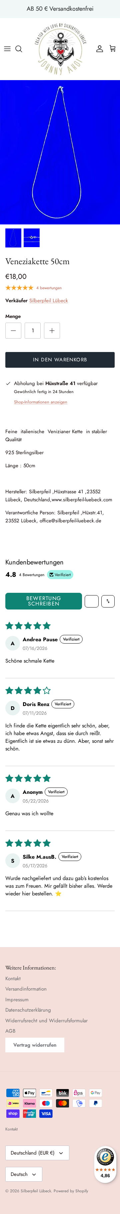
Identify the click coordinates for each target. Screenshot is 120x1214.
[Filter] (92, 601)
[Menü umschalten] (7, 48)
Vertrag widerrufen (34, 1045)
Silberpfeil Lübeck (48, 300)
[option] (60, 152)
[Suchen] (22, 48)
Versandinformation (26, 989)
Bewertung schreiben (43, 601)
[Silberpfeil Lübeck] (60, 48)
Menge (13, 316)
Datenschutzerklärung (28, 1010)
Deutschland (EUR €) (33, 1153)
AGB (10, 1031)
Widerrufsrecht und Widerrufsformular (46, 1020)
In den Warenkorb (60, 359)
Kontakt (13, 978)
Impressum (17, 999)
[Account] (98, 48)
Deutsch (19, 1174)
